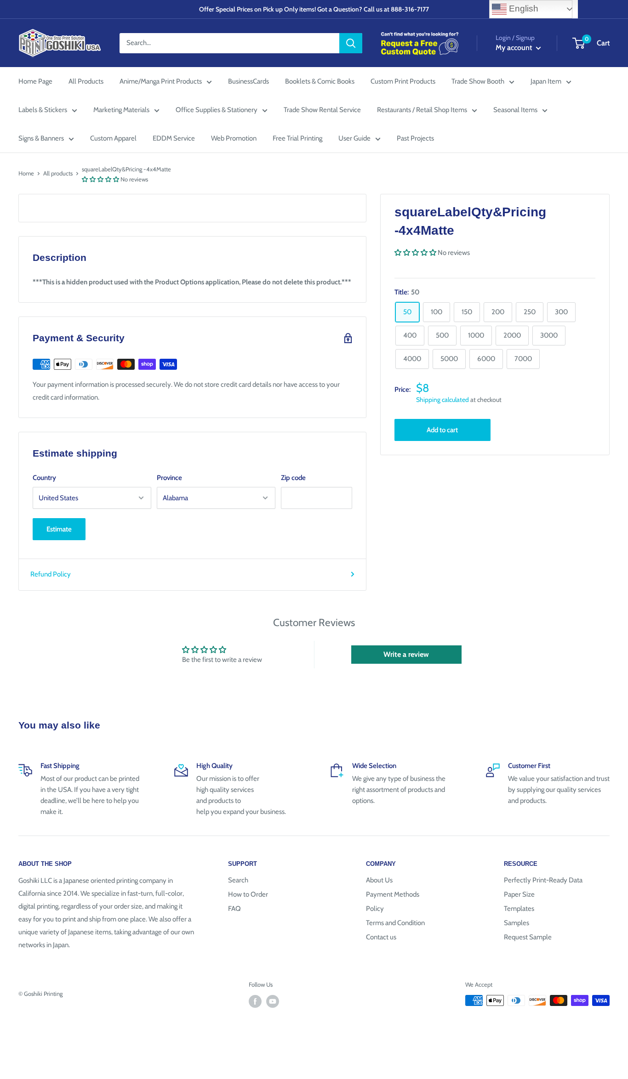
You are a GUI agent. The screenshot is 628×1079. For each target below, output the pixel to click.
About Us (379, 880)
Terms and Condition (395, 923)
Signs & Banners (41, 138)
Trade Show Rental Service (322, 110)
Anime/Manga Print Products (161, 81)
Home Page (35, 81)
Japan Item (546, 81)
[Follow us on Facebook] (255, 1001)
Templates (519, 908)
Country (44, 478)
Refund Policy (50, 574)
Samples (516, 923)
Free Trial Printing (297, 138)
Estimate (59, 529)
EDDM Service (174, 138)
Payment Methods (392, 894)
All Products (86, 81)
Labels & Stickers (42, 110)
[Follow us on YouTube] (272, 1001)
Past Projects (415, 138)
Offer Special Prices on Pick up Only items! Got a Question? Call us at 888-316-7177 (314, 9)
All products (58, 173)
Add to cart (442, 429)
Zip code (293, 478)
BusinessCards (248, 81)
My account (515, 47)
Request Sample (528, 937)
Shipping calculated (442, 399)
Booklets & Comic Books (319, 81)
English (522, 8)
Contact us (381, 937)
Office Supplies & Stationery (216, 110)
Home (26, 173)
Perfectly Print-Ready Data (543, 880)
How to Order (248, 894)
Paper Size (519, 894)
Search (238, 880)
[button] (100, 179)
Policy (375, 908)
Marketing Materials (121, 110)
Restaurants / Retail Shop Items (422, 110)
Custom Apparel (113, 138)
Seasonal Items (515, 110)
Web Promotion (234, 138)
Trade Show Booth (477, 81)
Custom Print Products (403, 81)
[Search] (350, 43)
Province (169, 478)
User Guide (354, 138)
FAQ (234, 908)
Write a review (406, 654)
